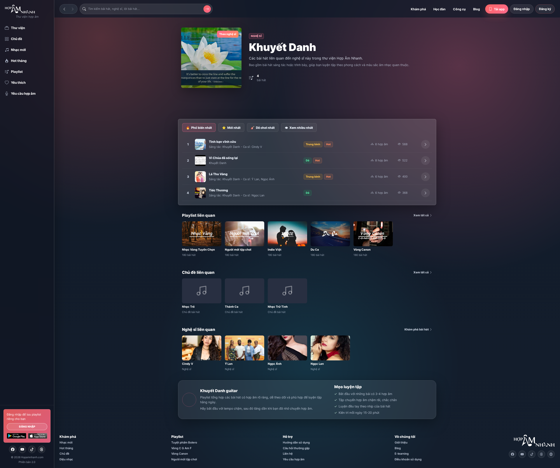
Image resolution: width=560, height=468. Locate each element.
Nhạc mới (66, 442)
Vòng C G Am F (181, 448)
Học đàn (439, 9)
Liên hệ (288, 453)
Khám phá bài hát (416, 329)
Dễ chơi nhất (263, 127)
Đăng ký (545, 9)
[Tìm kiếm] (207, 9)
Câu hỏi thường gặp (296, 448)
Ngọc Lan (258, 195)
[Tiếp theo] (72, 9)
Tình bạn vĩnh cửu (222, 141)
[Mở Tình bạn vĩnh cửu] (425, 144)
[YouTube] (22, 449)
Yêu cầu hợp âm (293, 459)
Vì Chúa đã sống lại (223, 158)
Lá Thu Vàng (218, 174)
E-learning (402, 453)
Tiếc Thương (218, 190)
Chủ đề (64, 453)
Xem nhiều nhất (299, 127)
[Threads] (41, 449)
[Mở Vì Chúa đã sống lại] (425, 160)
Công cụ (459, 9)
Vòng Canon (179, 453)
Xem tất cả (421, 215)
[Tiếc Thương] (200, 192)
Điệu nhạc (66, 459)
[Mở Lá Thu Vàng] (425, 176)
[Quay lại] (64, 9)
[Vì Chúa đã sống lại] (200, 160)
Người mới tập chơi (184, 459)
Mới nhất (231, 127)
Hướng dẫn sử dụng (296, 442)
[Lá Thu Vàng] (200, 176)
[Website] (551, 454)
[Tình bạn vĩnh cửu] (200, 144)
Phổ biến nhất (199, 127)
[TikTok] (32, 449)
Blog (476, 9)
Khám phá (418, 9)
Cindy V (257, 146)
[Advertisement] (307, 104)
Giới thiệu (401, 442)
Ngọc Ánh (268, 179)
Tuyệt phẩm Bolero (184, 442)
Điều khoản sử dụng (408, 459)
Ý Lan (255, 179)
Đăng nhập (27, 426)
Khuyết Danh (231, 146)
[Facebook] (12, 449)
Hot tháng (66, 448)
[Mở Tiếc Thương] (425, 193)
